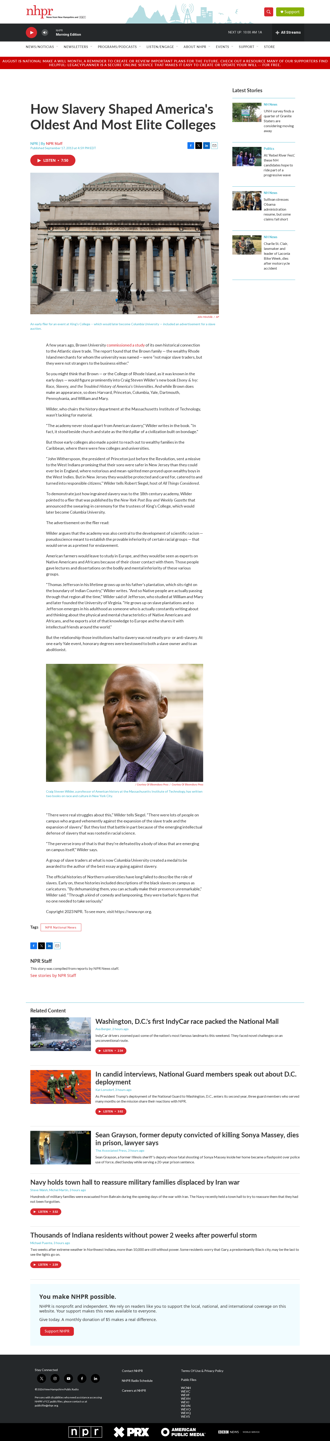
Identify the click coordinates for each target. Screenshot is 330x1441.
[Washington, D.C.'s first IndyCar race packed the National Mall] (60, 1034)
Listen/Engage (160, 46)
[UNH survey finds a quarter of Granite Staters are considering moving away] (247, 112)
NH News (270, 104)
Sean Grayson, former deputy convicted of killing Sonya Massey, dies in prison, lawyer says (197, 1138)
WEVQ (186, 1413)
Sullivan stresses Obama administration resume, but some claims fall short (277, 209)
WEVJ (185, 1402)
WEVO (186, 1409)
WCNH (186, 1388)
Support (292, 11)
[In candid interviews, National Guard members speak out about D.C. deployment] (60, 1087)
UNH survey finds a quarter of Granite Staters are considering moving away (279, 121)
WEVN (185, 1406)
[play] (31, 32)
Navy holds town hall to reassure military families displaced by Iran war (135, 1182)
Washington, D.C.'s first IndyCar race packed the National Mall (187, 1021)
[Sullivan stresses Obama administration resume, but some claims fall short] (247, 200)
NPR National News (61, 927)
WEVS (185, 1416)
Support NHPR (57, 1331)
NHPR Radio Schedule (137, 1380)
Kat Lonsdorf (104, 1090)
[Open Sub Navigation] (57, 46)
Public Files (188, 1380)
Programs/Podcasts (117, 46)
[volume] (45, 33)
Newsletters (76, 46)
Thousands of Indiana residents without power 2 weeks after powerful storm (143, 1235)
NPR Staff (54, 143)
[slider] (52, 32)
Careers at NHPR (134, 1390)
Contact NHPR (132, 1371)
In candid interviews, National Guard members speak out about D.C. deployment (196, 1077)
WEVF (185, 1395)
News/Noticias (40, 46)
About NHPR (195, 46)
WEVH (185, 1398)
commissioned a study (126, 344)
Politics (269, 148)
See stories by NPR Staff (53, 975)
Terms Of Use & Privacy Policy (202, 1371)
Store (269, 46)
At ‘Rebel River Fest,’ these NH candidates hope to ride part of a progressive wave (279, 165)
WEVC (185, 1391)
